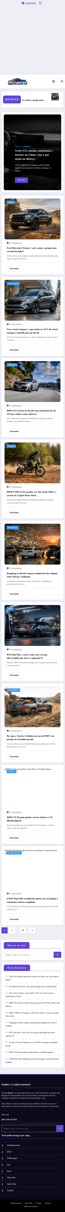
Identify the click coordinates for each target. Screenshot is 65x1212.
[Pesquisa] (62, 81)
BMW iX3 (12, 365)
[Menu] (53, 81)
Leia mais (21, 180)
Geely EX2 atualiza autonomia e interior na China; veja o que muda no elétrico (34, 154)
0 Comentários (15, 243)
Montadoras (12, 527)
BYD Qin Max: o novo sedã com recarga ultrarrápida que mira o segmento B (27, 656)
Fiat (8, 1165)
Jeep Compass (13, 283)
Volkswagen (12, 1158)
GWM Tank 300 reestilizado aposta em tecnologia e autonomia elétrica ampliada (32, 900)
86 (23, 930)
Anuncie (48, 1203)
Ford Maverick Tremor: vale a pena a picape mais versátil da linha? (32, 250)
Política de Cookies (30, 1207)
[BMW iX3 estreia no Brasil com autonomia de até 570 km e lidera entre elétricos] (32, 381)
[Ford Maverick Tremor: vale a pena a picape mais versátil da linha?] (32, 219)
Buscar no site (17, 945)
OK (57, 955)
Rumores (11, 771)
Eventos (11, 446)
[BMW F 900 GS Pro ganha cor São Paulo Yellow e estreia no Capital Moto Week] (32, 463)
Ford (9, 1171)
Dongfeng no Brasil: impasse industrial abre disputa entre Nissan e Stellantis (32, 575)
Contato (10, 1191)
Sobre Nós (11, 1184)
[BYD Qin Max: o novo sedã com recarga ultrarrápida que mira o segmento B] (32, 625)
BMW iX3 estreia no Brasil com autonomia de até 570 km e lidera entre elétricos (31, 412)
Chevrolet (11, 1178)
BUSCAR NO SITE (9, 1120)
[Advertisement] (32, 40)
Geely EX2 (18, 146)
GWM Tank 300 (14, 853)
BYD (10, 609)
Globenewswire (13, 1145)
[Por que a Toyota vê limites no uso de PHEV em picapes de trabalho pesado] (32, 707)
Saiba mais (5, 1115)
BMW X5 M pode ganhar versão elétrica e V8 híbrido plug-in (29, 819)
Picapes (11, 202)
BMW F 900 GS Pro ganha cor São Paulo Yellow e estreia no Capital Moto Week (31, 494)
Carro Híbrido (13, 690)
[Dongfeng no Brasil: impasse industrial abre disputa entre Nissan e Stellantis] (32, 544)
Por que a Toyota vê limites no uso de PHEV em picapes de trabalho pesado (30, 738)
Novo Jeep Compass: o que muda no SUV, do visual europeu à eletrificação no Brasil (32, 331)
